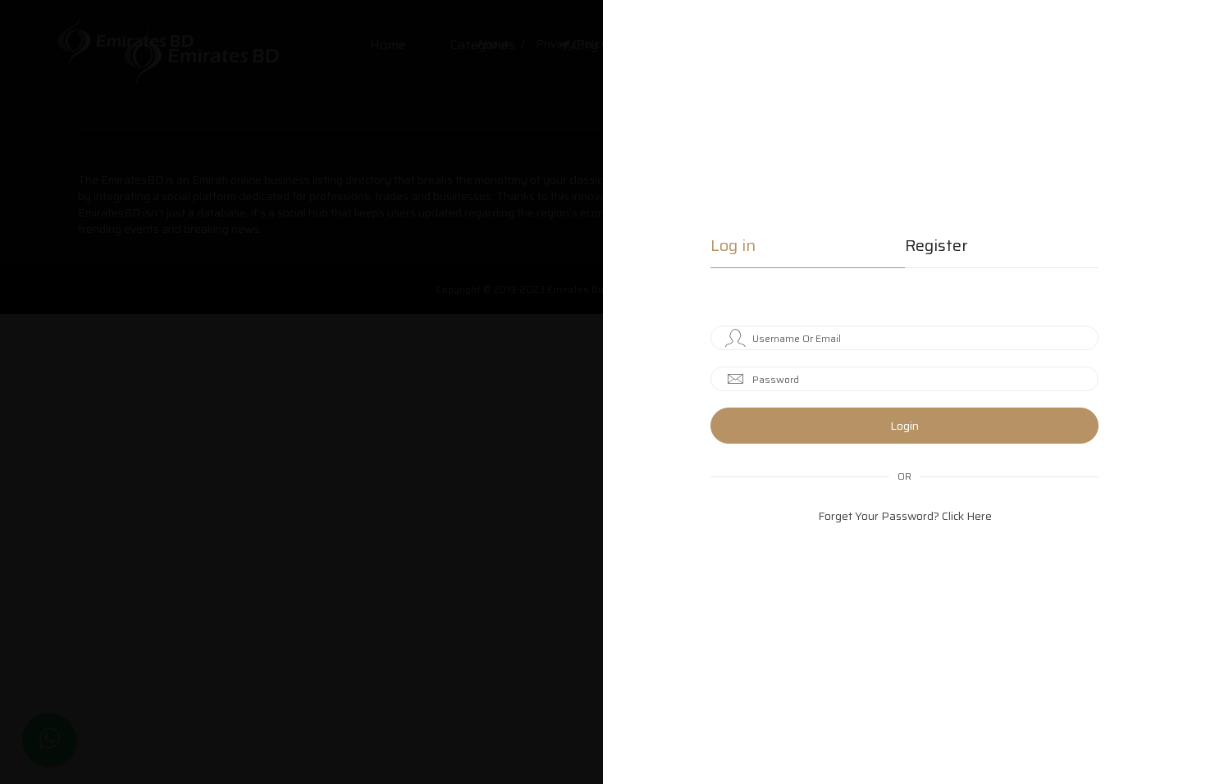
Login (904, 426)
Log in (733, 247)
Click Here (967, 516)
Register (936, 247)
